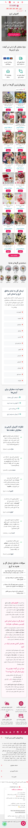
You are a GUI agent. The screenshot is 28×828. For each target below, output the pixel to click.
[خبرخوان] (3, 732)
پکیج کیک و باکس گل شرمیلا (20, 185)
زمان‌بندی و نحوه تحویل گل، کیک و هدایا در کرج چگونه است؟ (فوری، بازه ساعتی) (13, 585)
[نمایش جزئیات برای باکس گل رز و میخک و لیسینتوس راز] (8, 158)
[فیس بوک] (21, 732)
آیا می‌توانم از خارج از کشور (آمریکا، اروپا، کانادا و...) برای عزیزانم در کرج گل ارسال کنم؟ (13, 572)
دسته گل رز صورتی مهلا (20, 225)
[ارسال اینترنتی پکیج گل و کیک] (8, 178)
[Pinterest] (14, 732)
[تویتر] (25, 732)
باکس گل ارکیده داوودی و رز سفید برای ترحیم (8, 104)
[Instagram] (17, 732)
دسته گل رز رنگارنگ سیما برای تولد (8, 206)
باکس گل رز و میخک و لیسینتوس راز (8, 165)
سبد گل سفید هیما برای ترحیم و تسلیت (8, 246)
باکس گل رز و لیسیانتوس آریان (8, 145)
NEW (12, 114)
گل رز (10, 679)
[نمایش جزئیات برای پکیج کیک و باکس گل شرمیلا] (20, 178)
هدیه (8, 637)
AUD (17, 9)
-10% (12, 117)
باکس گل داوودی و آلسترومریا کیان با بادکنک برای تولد (20, 125)
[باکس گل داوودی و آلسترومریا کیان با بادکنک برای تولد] (20, 117)
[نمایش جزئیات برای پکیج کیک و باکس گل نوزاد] (20, 198)
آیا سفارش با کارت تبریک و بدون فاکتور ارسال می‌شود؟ (14, 592)
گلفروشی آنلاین (14, 603)
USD (7, 9)
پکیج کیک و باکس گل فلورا (8, 184)
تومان (20, 9)
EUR (11, 9)
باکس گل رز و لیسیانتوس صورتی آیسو (20, 165)
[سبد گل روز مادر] (20, 239)
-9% (24, 117)
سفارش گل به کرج (14, 35)
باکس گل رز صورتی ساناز (8, 124)
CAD (14, 9)
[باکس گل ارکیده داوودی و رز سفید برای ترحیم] (8, 97)
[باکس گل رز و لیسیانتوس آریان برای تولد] (8, 137)
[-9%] (24, 113)
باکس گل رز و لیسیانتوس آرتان (20, 145)
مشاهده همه (14, 255)
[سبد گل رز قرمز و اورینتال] (8, 218)
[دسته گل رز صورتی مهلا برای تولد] (20, 218)
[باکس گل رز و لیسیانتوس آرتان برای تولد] (20, 137)
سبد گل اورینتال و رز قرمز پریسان (8, 226)
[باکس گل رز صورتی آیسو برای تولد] (20, 158)
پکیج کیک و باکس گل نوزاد (20, 206)
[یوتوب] (10, 732)
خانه (25, 11)
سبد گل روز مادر (20, 245)
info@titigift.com (14, 787)
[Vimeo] (6, 732)
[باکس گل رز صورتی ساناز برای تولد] (8, 117)
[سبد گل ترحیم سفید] (8, 239)
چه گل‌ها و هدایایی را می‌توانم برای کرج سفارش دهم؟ (14, 578)
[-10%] (24, 153)
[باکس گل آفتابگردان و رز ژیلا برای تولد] (20, 97)
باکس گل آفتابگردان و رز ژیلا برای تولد (20, 104)
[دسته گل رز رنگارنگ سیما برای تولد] (8, 198)
